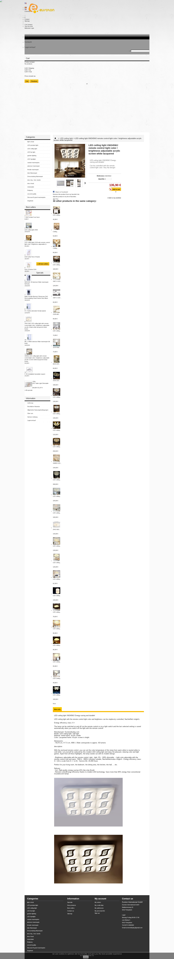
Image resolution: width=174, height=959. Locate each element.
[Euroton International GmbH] (40, 9)
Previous (54, 183)
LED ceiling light (32, 148)
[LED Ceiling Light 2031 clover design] (56, 676)
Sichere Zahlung (32, 417)
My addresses (99, 908)
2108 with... (56, 314)
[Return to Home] (55, 138)
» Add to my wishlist (114, 198)
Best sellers (31, 207)
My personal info (100, 911)
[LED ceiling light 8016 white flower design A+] (56, 428)
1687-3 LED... (57, 281)
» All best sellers (42, 264)
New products (71, 905)
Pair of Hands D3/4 (30, 270)
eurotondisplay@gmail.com (134, 927)
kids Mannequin (32, 173)
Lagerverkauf (30, 47)
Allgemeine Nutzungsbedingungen (37, 410)
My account (100, 898)
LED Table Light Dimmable (40, 383)
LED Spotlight (31, 159)
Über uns (30, 413)
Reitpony (30, 190)
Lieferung (30, 403)
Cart (28, 24)
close (86, 957)
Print (56, 199)
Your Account (29, 26)
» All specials (28, 390)
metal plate (30, 187)
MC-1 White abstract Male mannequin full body (37, 343)
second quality (31, 194)
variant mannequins (33, 162)
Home (27, 37)
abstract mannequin (33, 166)
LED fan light (31, 152)
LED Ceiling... (57, 678)
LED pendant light (32, 145)
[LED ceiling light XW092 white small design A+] (56, 263)
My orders (98, 902)
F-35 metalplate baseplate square (35, 375)
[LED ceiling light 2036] (56, 494)
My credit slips (99, 905)
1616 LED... (56, 380)
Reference (100, 176)
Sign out (97, 913)
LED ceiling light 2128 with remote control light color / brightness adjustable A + (37, 244)
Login (32, 28)
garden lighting (31, 155)
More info (57, 709)
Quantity (101, 179)
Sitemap (27, 21)
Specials (39, 273)
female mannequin (33, 169)
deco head (30, 183)
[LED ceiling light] (56, 544)
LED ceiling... (57, 215)
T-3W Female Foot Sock (32, 218)
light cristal (30, 141)
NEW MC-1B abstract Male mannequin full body (36, 284)
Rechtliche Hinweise (33, 406)
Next (85, 183)
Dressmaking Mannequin (35, 176)
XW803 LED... (57, 463)
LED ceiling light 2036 (31, 230)
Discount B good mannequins (36, 197)
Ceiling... (55, 231)
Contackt (28, 42)
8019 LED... (56, 364)
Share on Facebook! (61, 192)
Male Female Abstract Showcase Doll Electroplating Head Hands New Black (36, 298)
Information (30, 398)
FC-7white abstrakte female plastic (35, 311)
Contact (27, 19)
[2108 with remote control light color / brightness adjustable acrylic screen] (56, 312)
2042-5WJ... (56, 529)
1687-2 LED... (57, 297)
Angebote (30, 201)
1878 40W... (56, 347)
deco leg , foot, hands (34, 180)
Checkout (34, 81)
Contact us (70, 911)
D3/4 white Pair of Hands (32, 257)
